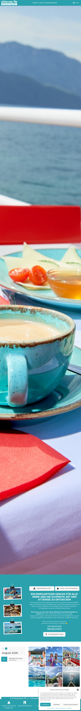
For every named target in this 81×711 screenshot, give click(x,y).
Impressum (69, 708)
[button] (78, 690)
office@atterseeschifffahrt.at (44, 617)
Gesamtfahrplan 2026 (43, 588)
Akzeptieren (45, 704)
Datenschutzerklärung (60, 708)
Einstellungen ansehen (71, 704)
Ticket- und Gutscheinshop (68, 588)
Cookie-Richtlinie (51, 708)
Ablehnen (57, 704)
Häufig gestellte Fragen (56, 634)
